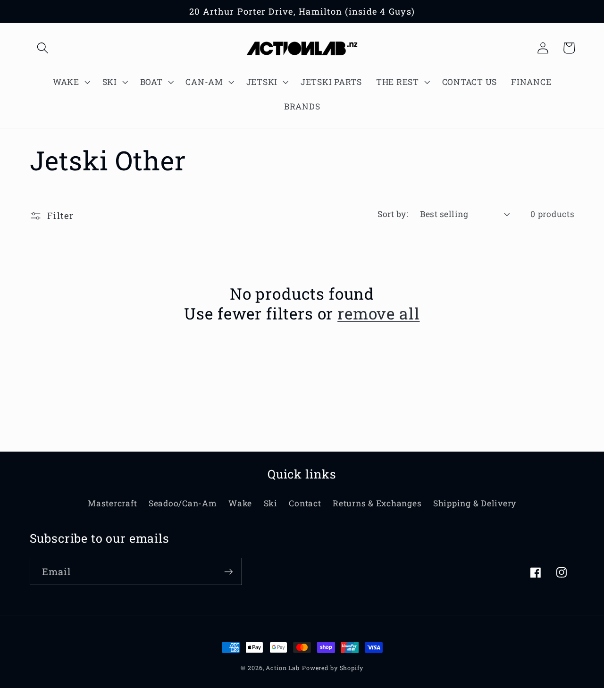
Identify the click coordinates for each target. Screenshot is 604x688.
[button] (43, 48)
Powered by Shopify (332, 667)
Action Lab (283, 667)
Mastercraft (112, 503)
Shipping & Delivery (474, 503)
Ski (270, 503)
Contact (305, 503)
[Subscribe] (229, 571)
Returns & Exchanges (377, 503)
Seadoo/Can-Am (183, 503)
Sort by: (393, 214)
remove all (378, 313)
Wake (240, 503)
